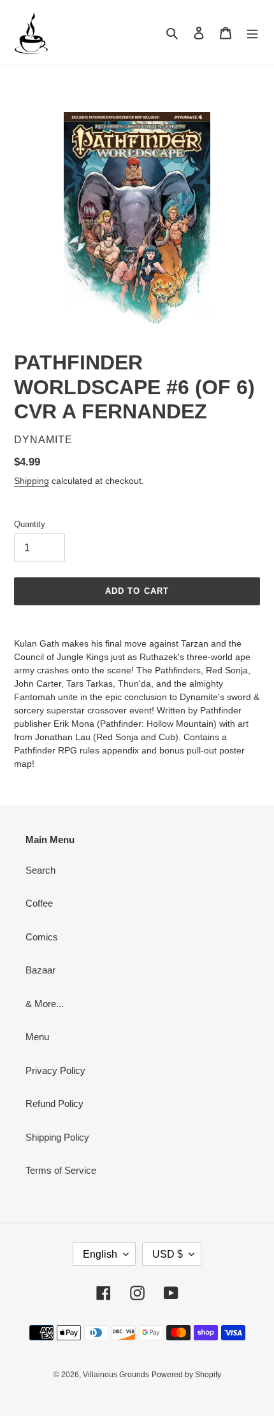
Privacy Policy (55, 1070)
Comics (41, 936)
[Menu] (252, 32)
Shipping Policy (57, 1137)
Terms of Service (60, 1170)
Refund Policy (54, 1103)
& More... (44, 1003)
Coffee (39, 903)
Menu (37, 1036)
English (100, 1254)
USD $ (167, 1254)
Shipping (31, 481)
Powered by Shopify (186, 1374)
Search (40, 870)
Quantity (29, 524)
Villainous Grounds (116, 1374)
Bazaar (40, 970)
